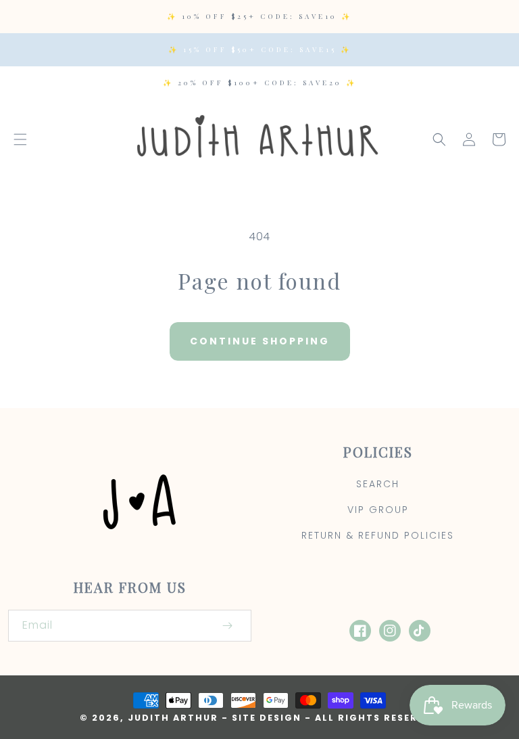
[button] (20, 139)
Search (377, 484)
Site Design (266, 717)
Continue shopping (260, 341)
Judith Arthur (173, 717)
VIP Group (378, 509)
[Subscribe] (227, 626)
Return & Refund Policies (377, 535)
